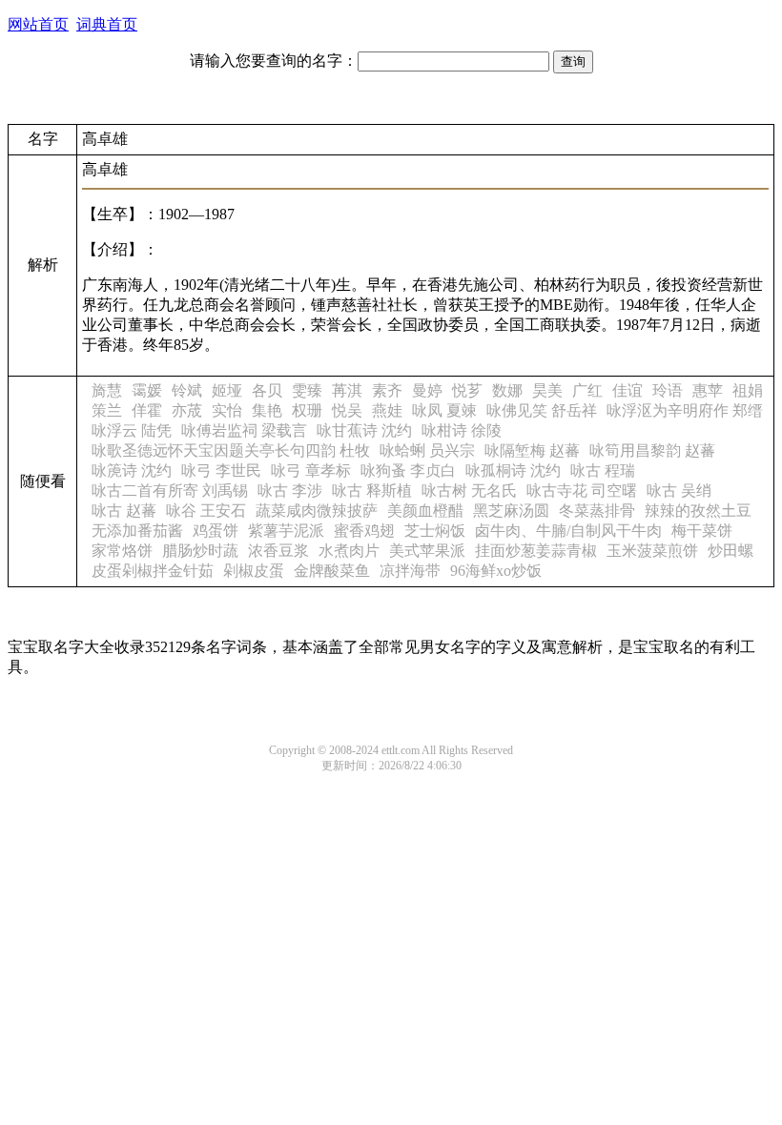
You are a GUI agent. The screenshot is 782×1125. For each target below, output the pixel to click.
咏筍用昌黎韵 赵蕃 (652, 450)
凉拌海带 (410, 570)
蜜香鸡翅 (364, 530)
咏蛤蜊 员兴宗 (427, 450)
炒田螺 (730, 550)
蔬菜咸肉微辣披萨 (317, 510)
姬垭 (227, 390)
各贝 (267, 390)
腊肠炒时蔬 (200, 550)
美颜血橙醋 (425, 510)
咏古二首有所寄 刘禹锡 (170, 490)
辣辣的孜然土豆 (698, 510)
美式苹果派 (427, 550)
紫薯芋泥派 (286, 530)
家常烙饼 (122, 550)
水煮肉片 (349, 550)
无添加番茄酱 (137, 530)
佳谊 (627, 390)
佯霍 (147, 410)
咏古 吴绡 (679, 490)
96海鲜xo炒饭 (496, 570)
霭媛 (147, 390)
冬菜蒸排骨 (597, 510)
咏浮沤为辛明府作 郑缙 (685, 410)
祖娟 (747, 390)
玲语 (667, 390)
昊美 (547, 390)
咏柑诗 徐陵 (462, 430)
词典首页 (106, 24)
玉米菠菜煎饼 (652, 550)
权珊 (307, 410)
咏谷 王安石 (206, 510)
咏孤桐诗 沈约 (513, 470)
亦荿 (187, 410)
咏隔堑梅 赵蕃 (532, 450)
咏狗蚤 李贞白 (408, 470)
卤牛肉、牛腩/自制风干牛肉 (568, 530)
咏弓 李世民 (221, 470)
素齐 (387, 390)
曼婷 (427, 390)
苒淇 (347, 390)
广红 (587, 390)
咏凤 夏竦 (444, 410)
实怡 (227, 410)
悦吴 (347, 410)
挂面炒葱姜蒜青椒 (536, 550)
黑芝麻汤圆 (511, 510)
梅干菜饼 (701, 530)
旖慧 (107, 390)
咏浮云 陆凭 (132, 430)
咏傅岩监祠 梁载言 (244, 430)
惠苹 (707, 390)
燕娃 (387, 410)
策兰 (107, 410)
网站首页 (38, 24)
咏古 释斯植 (372, 490)
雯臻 (307, 390)
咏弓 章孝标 (311, 470)
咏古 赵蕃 (124, 510)
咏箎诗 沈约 (132, 470)
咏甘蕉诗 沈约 (364, 430)
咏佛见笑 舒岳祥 (541, 410)
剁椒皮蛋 (253, 570)
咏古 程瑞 (602, 470)
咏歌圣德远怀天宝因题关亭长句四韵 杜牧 (231, 450)
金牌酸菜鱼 (332, 570)
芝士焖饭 (434, 530)
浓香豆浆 (278, 550)
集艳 (267, 410)
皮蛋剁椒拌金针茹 (153, 570)
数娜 (507, 390)
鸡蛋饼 (215, 530)
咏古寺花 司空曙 (581, 490)
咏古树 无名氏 (469, 490)
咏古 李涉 (289, 490)
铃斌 (187, 390)
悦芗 (467, 390)
